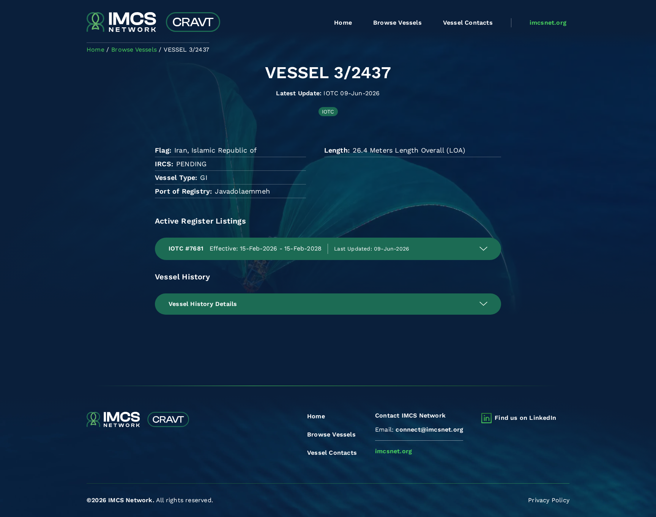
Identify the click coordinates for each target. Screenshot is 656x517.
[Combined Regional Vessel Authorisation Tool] (153, 22)
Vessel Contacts (468, 22)
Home (343, 22)
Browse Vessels (397, 22)
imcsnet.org (548, 22)
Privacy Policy (548, 500)
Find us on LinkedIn (525, 417)
